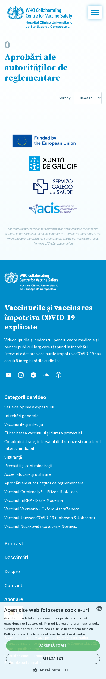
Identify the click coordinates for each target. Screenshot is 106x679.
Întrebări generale (21, 415)
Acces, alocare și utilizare (27, 474)
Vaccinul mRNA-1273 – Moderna (33, 500)
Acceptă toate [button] (53, 645)
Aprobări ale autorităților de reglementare (43, 483)
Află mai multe (73, 634)
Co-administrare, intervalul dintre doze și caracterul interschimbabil (52, 445)
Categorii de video (25, 397)
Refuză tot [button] (53, 658)
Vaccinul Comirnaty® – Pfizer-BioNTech (41, 491)
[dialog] (53, 640)
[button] (95, 12)
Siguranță (13, 457)
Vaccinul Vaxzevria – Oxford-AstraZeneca (41, 509)
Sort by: (65, 97)
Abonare (13, 599)
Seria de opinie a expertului (29, 407)
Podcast (13, 543)
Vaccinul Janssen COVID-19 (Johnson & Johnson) (49, 517)
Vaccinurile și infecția (23, 424)
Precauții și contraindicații (28, 465)
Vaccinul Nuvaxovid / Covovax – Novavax (40, 526)
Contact (13, 585)
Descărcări (16, 557)
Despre (12, 571)
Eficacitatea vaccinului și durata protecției (43, 433)
